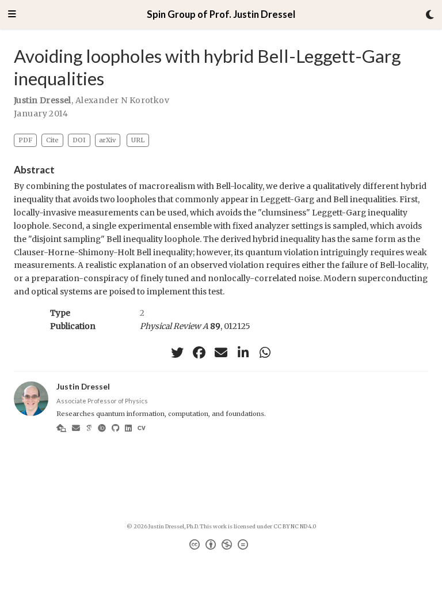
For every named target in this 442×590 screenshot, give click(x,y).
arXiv (107, 140)
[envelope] (221, 352)
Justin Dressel (42, 100)
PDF (25, 140)
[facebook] (199, 352)
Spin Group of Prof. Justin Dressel (221, 14)
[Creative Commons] (221, 546)
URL (137, 140)
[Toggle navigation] (12, 14)
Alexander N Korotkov (122, 100)
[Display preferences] (430, 14)
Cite (52, 140)
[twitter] (177, 352)
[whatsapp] (264, 352)
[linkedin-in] (243, 352)
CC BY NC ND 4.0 (294, 526)
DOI (79, 140)
